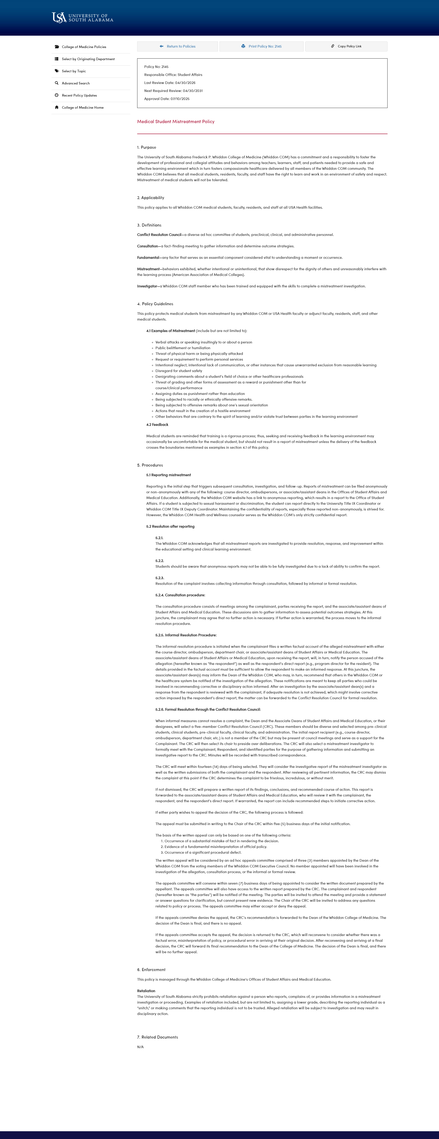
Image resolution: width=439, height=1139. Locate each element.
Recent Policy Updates (77, 95)
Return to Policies (179, 47)
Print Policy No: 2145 (263, 47)
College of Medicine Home (81, 108)
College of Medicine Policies (82, 47)
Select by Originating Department (86, 59)
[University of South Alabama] (105, 18)
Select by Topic (72, 71)
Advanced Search (74, 83)
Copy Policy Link (347, 46)
